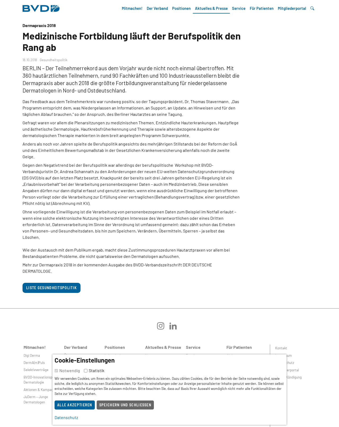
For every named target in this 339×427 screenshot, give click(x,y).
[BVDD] (41, 7)
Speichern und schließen (125, 405)
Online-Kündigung (288, 377)
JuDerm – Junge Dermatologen (36, 399)
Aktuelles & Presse (211, 8)
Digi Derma (32, 355)
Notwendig (69, 370)
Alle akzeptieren (74, 405)
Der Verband (157, 8)
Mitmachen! (132, 8)
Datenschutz (284, 362)
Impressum (283, 355)
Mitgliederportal (292, 8)
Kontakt (281, 348)
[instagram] (163, 327)
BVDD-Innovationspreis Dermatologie (41, 379)
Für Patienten (262, 8)
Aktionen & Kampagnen (41, 390)
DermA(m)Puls (34, 362)
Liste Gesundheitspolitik (51, 287)
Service (239, 8)
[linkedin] (176, 327)
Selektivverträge (36, 370)
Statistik (96, 370)
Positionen (181, 8)
